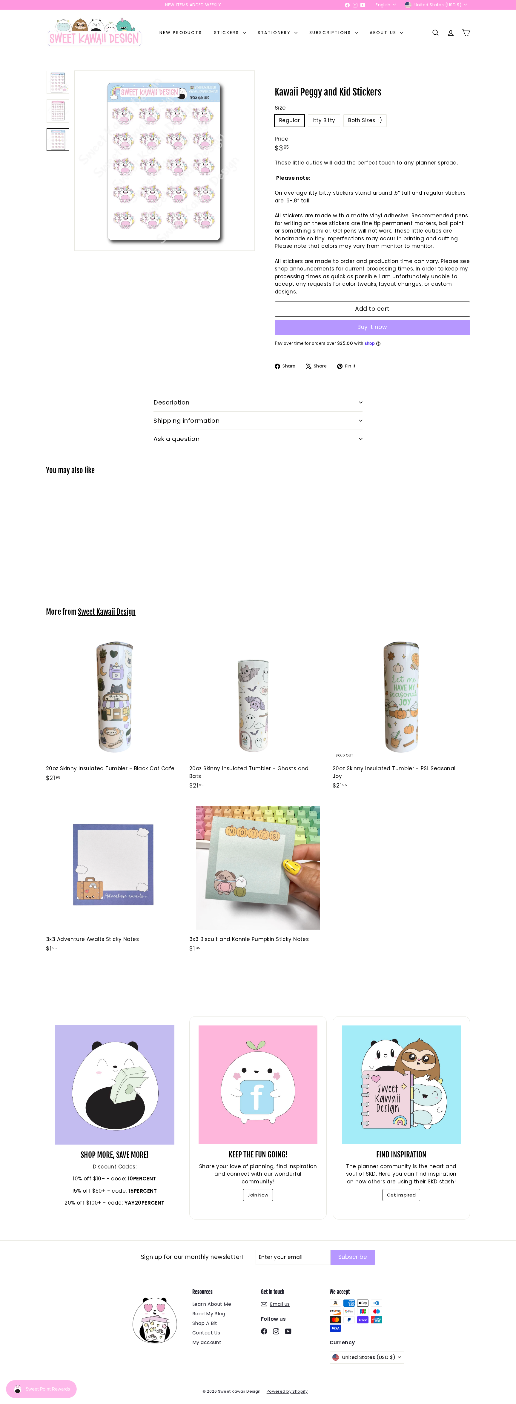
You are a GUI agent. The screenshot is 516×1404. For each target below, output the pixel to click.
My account (206, 1342)
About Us (384, 33)
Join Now (258, 1195)
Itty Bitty (324, 120)
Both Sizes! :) (365, 120)
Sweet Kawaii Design (107, 611)
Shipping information (186, 420)
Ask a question (176, 439)
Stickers (227, 33)
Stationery (275, 33)
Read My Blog (208, 1313)
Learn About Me (211, 1304)
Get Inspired (401, 1195)
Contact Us (206, 1332)
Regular (289, 120)
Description (171, 402)
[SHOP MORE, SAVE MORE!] (114, 1085)
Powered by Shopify (287, 1391)
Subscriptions (331, 33)
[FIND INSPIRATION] (401, 1084)
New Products (180, 33)
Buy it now (372, 327)
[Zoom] (164, 160)
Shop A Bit (204, 1323)
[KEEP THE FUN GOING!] (258, 1084)
